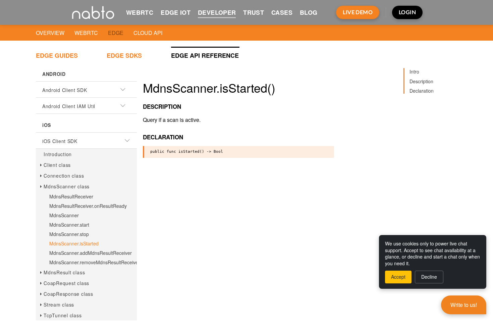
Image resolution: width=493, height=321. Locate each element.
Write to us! (463, 305)
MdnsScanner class (67, 186)
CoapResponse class (68, 293)
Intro (414, 71)
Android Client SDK (64, 90)
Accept (398, 276)
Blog (308, 12)
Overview (50, 33)
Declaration (421, 90)
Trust (253, 12)
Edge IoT (175, 12)
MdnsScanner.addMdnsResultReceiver (90, 252)
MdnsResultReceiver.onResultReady (88, 205)
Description (421, 81)
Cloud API (147, 33)
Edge (115, 33)
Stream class (59, 304)
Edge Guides (57, 55)
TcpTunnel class (63, 315)
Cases (281, 12)
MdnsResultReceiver (71, 196)
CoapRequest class (66, 283)
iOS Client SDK (59, 141)
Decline (429, 276)
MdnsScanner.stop (69, 234)
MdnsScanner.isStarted (74, 243)
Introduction (58, 154)
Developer (217, 12)
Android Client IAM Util (68, 106)
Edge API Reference (205, 55)
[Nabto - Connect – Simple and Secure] (93, 12)
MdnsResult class (64, 272)
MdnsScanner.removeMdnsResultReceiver (94, 262)
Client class (57, 165)
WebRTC (139, 12)
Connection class (64, 175)
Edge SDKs (124, 55)
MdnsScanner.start (69, 224)
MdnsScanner (64, 215)
